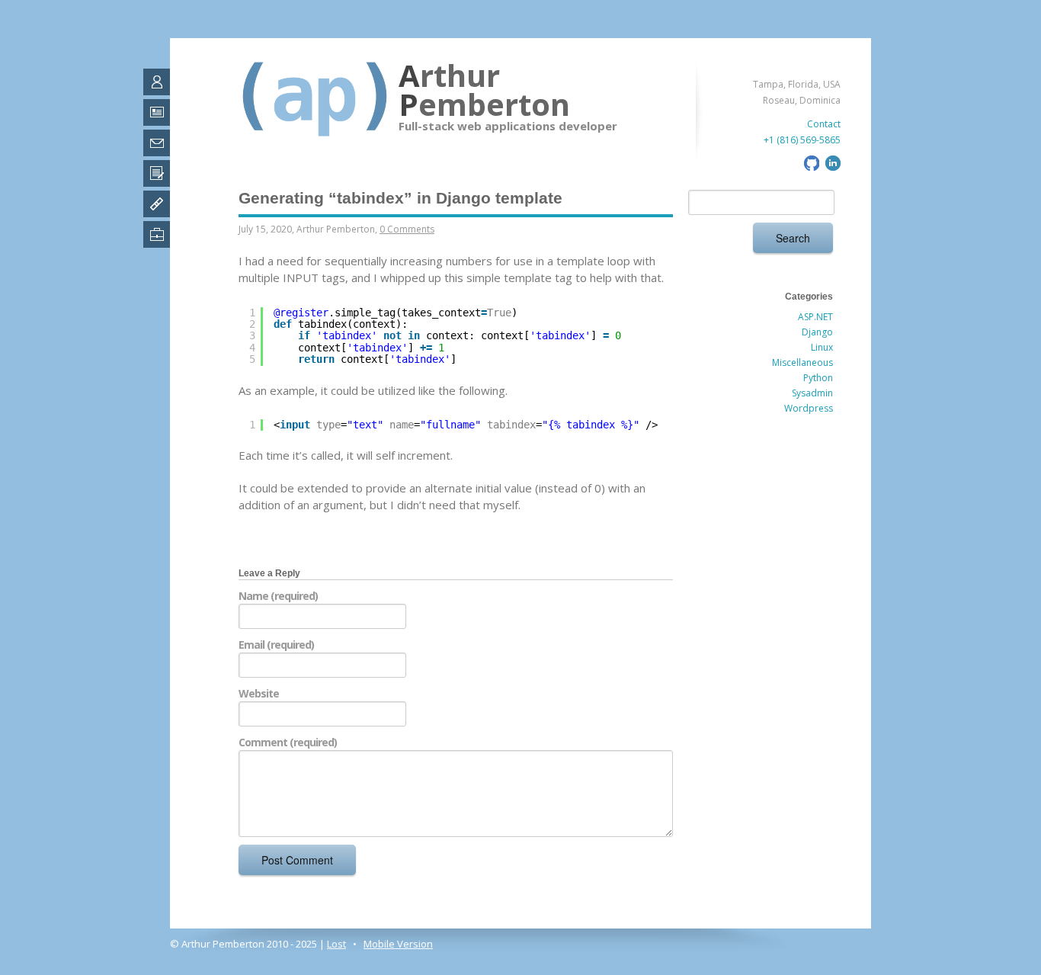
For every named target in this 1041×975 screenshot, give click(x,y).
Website (259, 693)
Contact (824, 123)
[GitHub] (809, 167)
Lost (336, 944)
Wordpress (808, 408)
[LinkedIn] (831, 167)
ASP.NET (815, 316)
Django (817, 332)
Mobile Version (398, 944)
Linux (822, 347)
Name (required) (278, 596)
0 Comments (407, 229)
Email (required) (276, 644)
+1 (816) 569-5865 (802, 139)
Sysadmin (812, 392)
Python (818, 377)
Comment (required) (288, 742)
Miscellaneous (802, 362)
